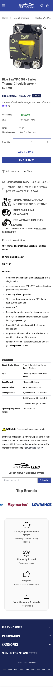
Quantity (6, 142)
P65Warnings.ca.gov (33, 448)
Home (5, 18)
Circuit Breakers (21, 18)
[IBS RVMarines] (26, 5)
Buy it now (26, 159)
